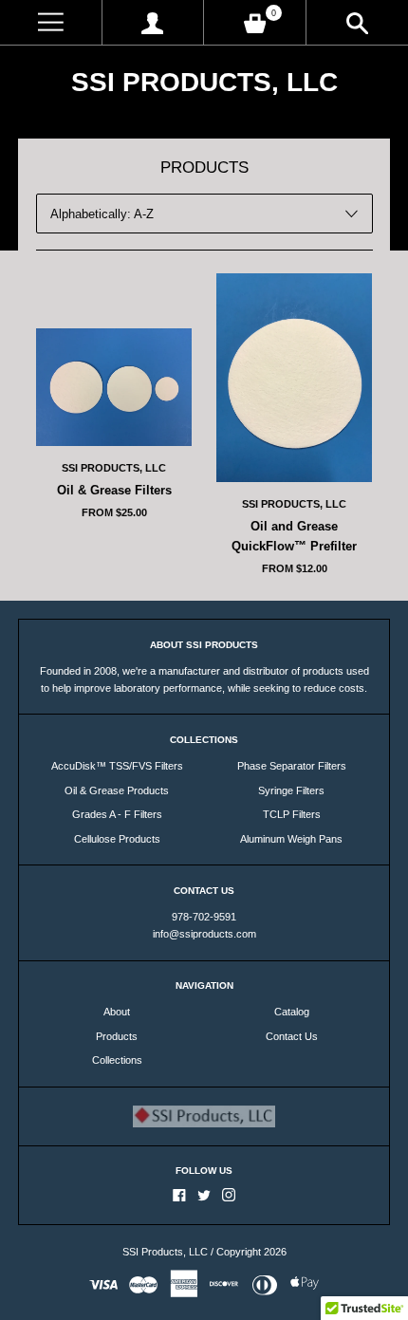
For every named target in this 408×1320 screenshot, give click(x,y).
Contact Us (292, 1036)
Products (117, 1036)
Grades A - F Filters (117, 814)
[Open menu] (51, 22)
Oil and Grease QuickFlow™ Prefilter (294, 536)
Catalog (291, 1011)
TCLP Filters (292, 814)
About (116, 1011)
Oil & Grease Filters (114, 490)
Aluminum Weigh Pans (291, 839)
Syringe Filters (291, 790)
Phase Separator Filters (291, 766)
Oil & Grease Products (117, 790)
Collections (117, 1060)
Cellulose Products (117, 839)
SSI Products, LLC (204, 82)
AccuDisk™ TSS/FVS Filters (117, 766)
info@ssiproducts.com (204, 933)
